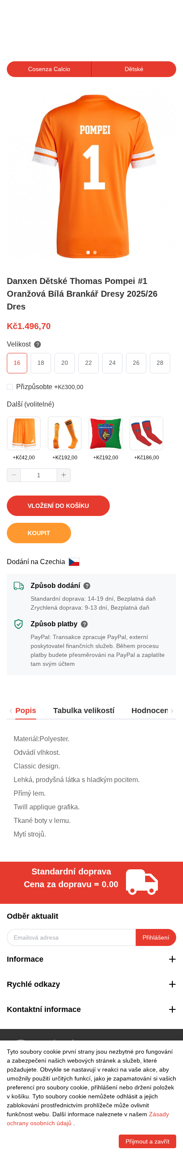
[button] (14, 475)
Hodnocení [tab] (151, 710)
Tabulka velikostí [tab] (83, 710)
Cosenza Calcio (49, 69)
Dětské (134, 69)
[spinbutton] (39, 475)
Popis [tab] (25, 710)
